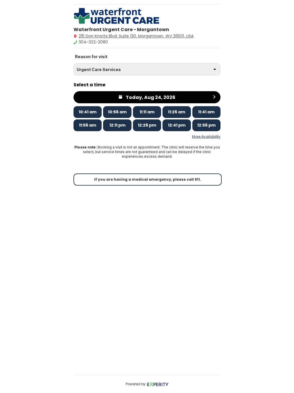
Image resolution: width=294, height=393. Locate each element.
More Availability (206, 136)
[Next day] (214, 97)
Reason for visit (91, 56)
